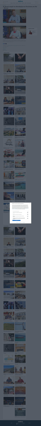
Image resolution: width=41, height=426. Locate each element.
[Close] (30, 203)
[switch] (27, 212)
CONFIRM (16, 220)
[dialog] (20, 213)
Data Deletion (17, 222)
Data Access (20, 222)
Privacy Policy (23, 222)
